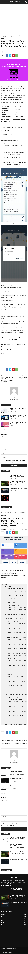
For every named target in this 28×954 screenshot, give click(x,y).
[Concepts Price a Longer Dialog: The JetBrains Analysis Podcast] (5, 424)
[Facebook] (7, 55)
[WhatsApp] (16, 55)
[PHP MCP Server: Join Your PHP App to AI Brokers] (5, 410)
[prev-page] (2, 429)
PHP (5, 35)
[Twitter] (10, 55)
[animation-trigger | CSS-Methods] (5, 498)
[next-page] (4, 429)
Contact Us (4, 950)
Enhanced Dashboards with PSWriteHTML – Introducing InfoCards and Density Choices (17, 475)
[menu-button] (2, 2)
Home (2, 35)
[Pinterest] (13, 55)
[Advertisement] (14, 18)
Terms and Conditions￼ (7, 952)
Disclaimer (14, 950)
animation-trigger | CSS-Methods (17, 496)
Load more (13, 503)
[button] (26, 2)
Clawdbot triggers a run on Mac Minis (18, 488)
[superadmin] (2, 52)
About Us (9, 950)
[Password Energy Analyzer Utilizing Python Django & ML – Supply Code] (5, 417)
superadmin (6, 51)
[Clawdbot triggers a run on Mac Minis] (5, 490)
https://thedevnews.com (14, 399)
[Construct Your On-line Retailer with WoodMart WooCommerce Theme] (5, 483)
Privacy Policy (20, 950)
